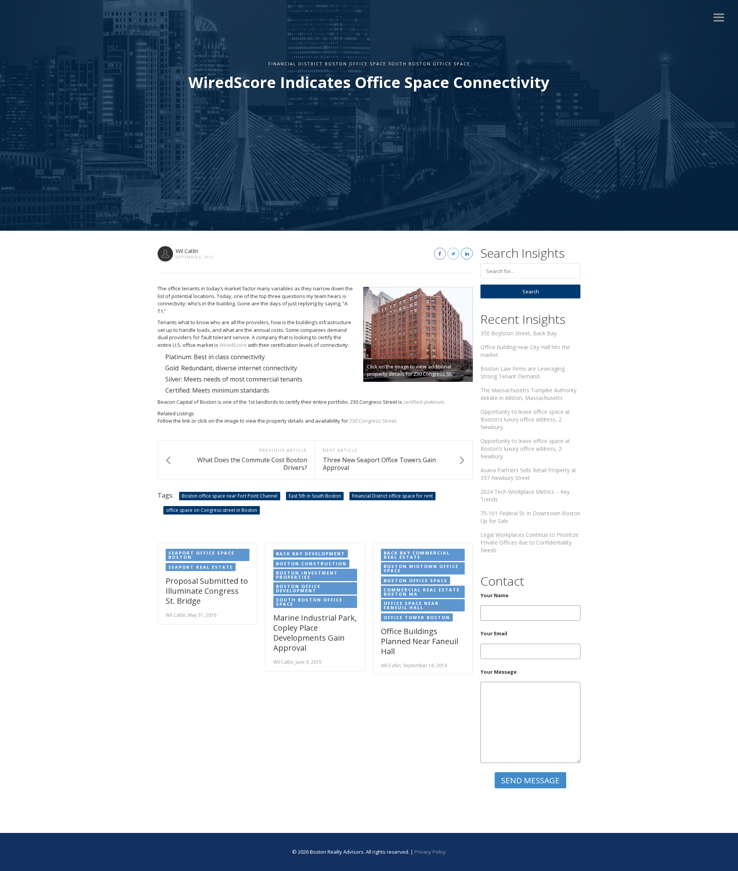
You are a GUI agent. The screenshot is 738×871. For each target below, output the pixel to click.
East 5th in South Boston (315, 496)
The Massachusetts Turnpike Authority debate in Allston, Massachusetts (528, 393)
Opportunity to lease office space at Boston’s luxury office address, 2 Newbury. (525, 419)
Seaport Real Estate (200, 567)
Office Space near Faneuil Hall (411, 605)
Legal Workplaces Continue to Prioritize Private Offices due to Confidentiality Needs (529, 542)
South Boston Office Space (309, 602)
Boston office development (298, 588)
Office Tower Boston (417, 617)
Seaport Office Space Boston (201, 555)
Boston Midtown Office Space (421, 568)
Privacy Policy (430, 851)
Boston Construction (311, 563)
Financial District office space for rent (392, 496)
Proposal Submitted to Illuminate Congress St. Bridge (207, 591)
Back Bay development (310, 553)
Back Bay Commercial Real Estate (417, 555)
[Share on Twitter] (453, 254)
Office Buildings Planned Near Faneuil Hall (419, 641)
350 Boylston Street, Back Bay (518, 333)
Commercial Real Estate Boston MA (422, 592)
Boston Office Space (415, 580)
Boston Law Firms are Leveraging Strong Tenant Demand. (522, 372)
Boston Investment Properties (307, 575)
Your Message (498, 671)
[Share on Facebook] (440, 254)
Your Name (494, 595)
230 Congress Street (372, 420)
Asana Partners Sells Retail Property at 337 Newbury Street (528, 473)
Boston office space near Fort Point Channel (230, 496)
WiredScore (233, 344)
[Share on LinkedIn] (467, 254)
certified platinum (423, 401)
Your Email (493, 633)
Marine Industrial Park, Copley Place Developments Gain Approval (315, 633)
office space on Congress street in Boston (211, 510)
